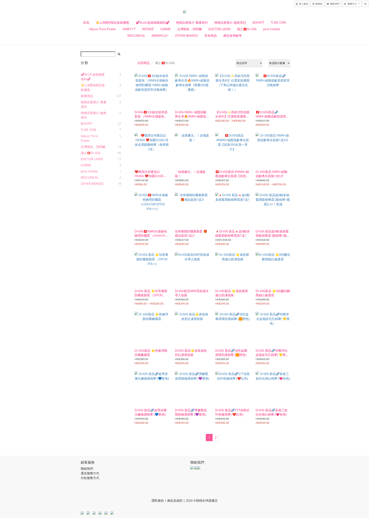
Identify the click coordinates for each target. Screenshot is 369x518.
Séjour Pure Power (102, 29)
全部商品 (143, 63)
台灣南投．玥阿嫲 (189, 29)
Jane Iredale (271, 29)
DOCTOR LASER (219, 29)
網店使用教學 (232, 35)
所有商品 (210, 35)
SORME (165, 29)
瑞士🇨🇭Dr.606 (247, 29)
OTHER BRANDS (186, 35)
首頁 (86, 22)
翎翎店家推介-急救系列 (230, 22)
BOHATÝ (258, 22)
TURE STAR (278, 22)
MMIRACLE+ (160, 35)
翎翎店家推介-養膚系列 (192, 22)
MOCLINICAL (136, 35)
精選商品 (87, 96)
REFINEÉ (148, 29)
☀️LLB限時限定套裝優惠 (112, 22)
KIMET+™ (129, 29)
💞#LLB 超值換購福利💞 (153, 22)
